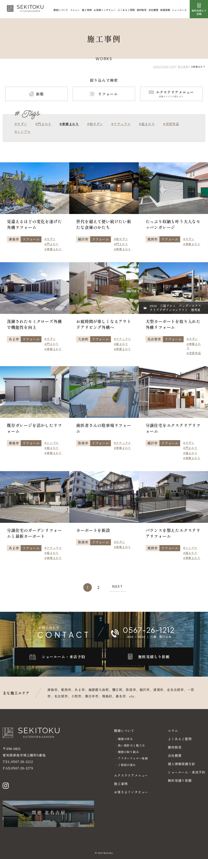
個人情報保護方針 (181, 763)
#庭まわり (147, 123)
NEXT (117, 586)
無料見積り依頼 (180, 780)
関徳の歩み (125, 739)
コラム (173, 730)
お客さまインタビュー (131, 791)
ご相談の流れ (127, 765)
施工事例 (87, 10)
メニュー (75, 10)
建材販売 (141, 10)
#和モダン (95, 123)
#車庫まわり (53, 249)
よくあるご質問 (126, 10)
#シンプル (23, 131)
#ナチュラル (121, 123)
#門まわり (43, 123)
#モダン (21, 123)
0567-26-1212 (22, 761)
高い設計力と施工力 (131, 745)
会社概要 (153, 10)
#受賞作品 (171, 123)
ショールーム (179, 10)
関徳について (60, 10)
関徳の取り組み (128, 752)
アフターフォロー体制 (133, 758)
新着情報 (165, 10)
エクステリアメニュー (131, 775)
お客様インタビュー (105, 10)
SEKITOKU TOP (163, 66)
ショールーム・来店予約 (186, 772)
